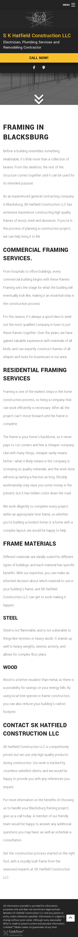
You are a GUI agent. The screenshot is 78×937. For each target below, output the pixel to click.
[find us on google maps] (43, 68)
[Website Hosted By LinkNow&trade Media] (13, 932)
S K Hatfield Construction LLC (37, 35)
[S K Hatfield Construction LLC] (39, 18)
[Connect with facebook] (34, 68)
